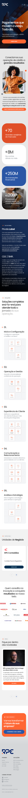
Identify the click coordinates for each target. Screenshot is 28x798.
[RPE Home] (5, 4)
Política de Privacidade (7, 785)
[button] (11, 575)
